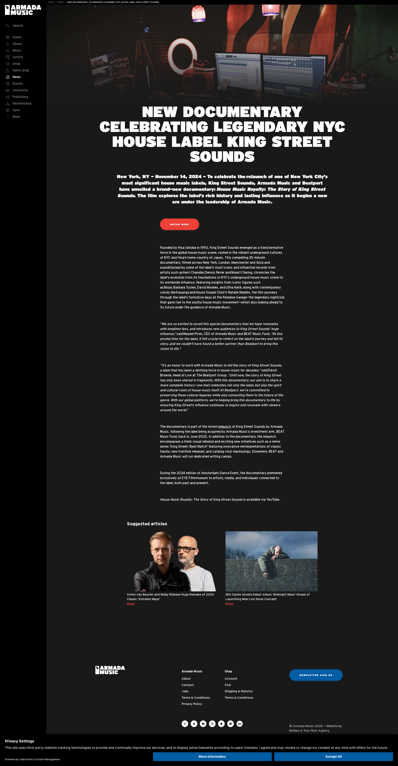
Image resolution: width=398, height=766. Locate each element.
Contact (188, 685)
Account (231, 678)
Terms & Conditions (196, 697)
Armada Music (23, 10)
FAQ (228, 685)
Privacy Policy (192, 704)
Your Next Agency (316, 730)
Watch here (179, 224)
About (186, 678)
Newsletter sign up (316, 675)
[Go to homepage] (110, 670)
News (61, 2)
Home (51, 2)
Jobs (185, 691)
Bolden (294, 730)
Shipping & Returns (238, 691)
